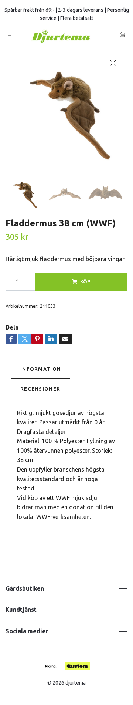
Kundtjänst (21, 612)
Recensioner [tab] (40, 391)
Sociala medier (27, 634)
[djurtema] (68, 37)
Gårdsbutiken (25, 591)
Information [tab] (40, 371)
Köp (85, 284)
